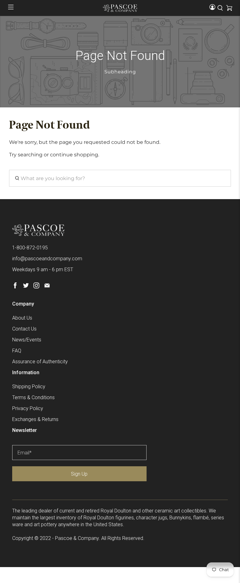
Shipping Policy (28, 386)
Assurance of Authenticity (40, 362)
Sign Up (79, 474)
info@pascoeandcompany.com (47, 259)
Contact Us (24, 329)
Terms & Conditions (33, 397)
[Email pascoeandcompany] (47, 287)
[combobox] (120, 178)
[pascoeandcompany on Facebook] (15, 287)
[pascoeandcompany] (120, 8)
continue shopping (74, 155)
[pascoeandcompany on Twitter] (26, 287)
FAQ (16, 351)
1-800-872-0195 (30, 248)
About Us (22, 318)
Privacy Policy (27, 408)
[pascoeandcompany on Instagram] (36, 287)
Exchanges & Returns (35, 419)
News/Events (26, 340)
